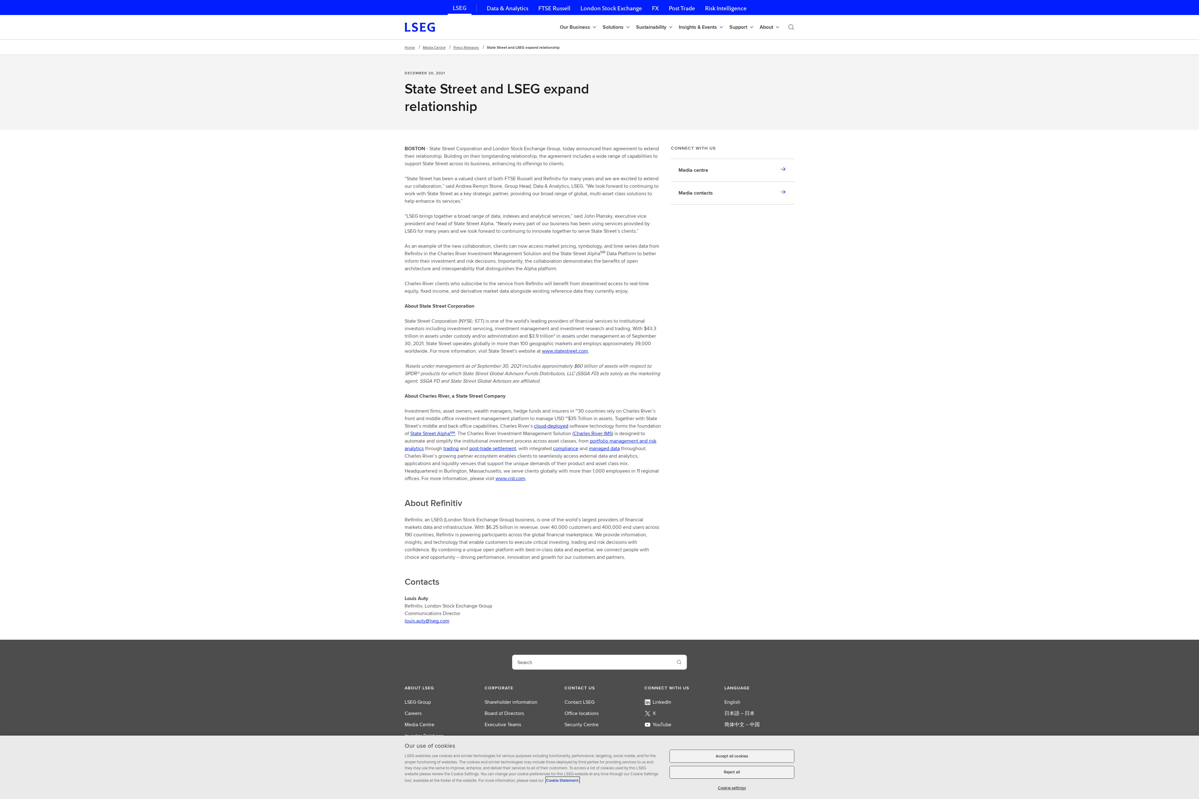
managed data (604, 448)
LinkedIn (662, 702)
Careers (413, 713)
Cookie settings (732, 788)
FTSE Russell (554, 8)
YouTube (662, 724)
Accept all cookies (732, 756)
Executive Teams (503, 724)
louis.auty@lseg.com (427, 620)
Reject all (732, 772)
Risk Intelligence (726, 8)
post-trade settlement (492, 448)
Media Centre (434, 47)
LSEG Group (418, 702)
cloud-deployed (551, 425)
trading (451, 448)
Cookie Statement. (562, 780)
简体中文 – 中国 (742, 724)
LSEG (459, 8)
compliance (565, 448)
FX (655, 8)
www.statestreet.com (565, 351)
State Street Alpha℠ (432, 433)
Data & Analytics (507, 8)
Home (410, 47)
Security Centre (582, 724)
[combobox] (592, 662)
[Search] (791, 27)
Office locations (582, 713)
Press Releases (466, 47)
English (732, 702)
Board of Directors (504, 713)
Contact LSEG (580, 702)
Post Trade (682, 8)
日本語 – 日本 (739, 713)
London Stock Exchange (611, 8)
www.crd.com (510, 478)
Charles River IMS (593, 433)
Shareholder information (511, 702)
